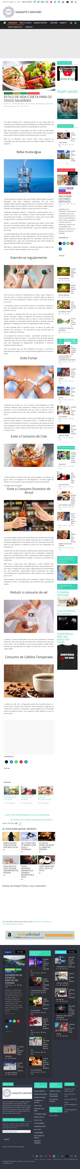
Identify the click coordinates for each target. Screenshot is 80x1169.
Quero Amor (38, 1105)
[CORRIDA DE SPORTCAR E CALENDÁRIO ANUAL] (61, 989)
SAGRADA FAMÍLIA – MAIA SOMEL (44, 2)
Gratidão (53, 23)
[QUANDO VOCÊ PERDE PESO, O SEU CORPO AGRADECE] (64, 452)
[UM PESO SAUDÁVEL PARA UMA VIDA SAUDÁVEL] (28, 790)
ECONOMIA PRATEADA (63, 594)
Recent (68, 340)
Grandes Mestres (40, 23)
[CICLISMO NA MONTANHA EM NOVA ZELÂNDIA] (10, 1046)
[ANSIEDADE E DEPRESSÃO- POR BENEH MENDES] (63, 268)
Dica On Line (38, 1120)
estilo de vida (49, 104)
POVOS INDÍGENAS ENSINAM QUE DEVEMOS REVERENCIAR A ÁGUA (27, 871)
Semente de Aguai (40, 1097)
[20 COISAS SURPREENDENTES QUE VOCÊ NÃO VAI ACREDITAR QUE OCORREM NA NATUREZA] (64, 345)
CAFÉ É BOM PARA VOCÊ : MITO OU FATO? (46, 868)
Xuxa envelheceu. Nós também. (66, 612)
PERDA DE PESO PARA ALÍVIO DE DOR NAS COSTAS (10, 845)
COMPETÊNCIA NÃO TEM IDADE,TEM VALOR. (65, 638)
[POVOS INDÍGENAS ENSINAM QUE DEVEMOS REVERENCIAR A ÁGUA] (28, 856)
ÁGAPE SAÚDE (67, 91)
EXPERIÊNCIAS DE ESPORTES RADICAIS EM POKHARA (13, 979)
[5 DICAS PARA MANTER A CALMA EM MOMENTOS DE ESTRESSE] (36, 1058)
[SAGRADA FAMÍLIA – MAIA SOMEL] (63, 134)
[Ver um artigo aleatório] (75, 23)
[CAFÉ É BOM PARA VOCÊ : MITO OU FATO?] (46, 856)
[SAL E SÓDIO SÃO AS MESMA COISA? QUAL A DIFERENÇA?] (28, 833)
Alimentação (8, 93)
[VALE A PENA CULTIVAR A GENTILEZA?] (63, 152)
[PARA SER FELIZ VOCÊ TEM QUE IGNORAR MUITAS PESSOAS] (11, 856)
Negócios (28, 27)
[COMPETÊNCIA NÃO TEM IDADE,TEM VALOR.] (67, 645)
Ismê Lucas (8, 104)
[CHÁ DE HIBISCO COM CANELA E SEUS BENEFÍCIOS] (36, 1018)
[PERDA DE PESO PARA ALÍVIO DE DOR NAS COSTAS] (11, 833)
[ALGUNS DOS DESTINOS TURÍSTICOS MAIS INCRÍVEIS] (10, 1062)
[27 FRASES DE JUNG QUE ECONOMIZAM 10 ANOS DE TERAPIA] (64, 531)
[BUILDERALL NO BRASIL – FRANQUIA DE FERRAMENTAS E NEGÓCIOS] (61, 956)
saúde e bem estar (14, 106)
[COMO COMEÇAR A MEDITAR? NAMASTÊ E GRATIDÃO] (36, 998)
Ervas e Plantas (25, 23)
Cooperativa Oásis (40, 1126)
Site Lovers (37, 1129)
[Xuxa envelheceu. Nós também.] (67, 617)
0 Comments (31, 104)
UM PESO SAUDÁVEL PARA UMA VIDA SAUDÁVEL (27, 797)
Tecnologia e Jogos (40, 1114)
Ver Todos (73, 173)
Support (49, 1159)
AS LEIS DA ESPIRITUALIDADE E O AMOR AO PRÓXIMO (46, 846)
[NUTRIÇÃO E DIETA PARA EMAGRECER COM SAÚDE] (11, 790)
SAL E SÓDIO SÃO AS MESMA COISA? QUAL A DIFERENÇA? (28, 846)
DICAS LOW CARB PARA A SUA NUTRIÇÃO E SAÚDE (44, 797)
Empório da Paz (39, 1117)
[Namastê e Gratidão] (4, 23)
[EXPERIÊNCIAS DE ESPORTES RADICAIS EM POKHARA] (14, 956)
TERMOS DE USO (54, 1091)
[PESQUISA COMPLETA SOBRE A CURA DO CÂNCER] (61, 972)
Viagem (15, 971)
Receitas (23, 93)
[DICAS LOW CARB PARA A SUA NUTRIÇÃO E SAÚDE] (45, 790)
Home (36, 1159)
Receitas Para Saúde (40, 1094)
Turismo (8, 971)
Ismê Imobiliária (39, 1123)
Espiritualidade (10, 969)
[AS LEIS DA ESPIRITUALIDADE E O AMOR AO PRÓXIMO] (46, 833)
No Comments (64, 145)
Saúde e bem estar (15, 27)
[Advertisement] (40, 43)
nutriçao (6, 106)
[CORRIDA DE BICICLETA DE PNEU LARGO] (64, 368)
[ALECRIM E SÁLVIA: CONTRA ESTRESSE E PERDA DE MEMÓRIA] (63, 318)
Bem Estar (62, 188)
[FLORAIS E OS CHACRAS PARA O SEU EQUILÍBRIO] (36, 958)
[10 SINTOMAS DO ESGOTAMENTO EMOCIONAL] (36, 1038)
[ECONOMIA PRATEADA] (67, 598)
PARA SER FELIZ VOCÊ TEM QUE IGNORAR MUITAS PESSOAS (10, 869)
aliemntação (41, 104)
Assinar (6, 1139)
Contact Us (43, 1159)
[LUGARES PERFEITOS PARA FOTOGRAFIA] (64, 406)
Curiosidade (12, 23)
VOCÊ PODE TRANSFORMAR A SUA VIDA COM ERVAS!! (26, 815)
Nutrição (16, 93)
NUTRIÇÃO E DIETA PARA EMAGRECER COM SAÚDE (10, 797)
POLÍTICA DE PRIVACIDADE (70, 1159)
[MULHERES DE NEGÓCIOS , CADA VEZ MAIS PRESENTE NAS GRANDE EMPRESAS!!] (61, 1005)
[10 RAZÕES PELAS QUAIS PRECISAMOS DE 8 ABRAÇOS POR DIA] (64, 492)
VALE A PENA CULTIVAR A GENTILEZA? (73, 157)
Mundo (18, 969)
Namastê (63, 23)
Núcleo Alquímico (39, 1091)
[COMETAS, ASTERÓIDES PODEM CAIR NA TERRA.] (64, 424)
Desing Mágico (39, 1132)
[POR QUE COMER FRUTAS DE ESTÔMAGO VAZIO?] (63, 301)
